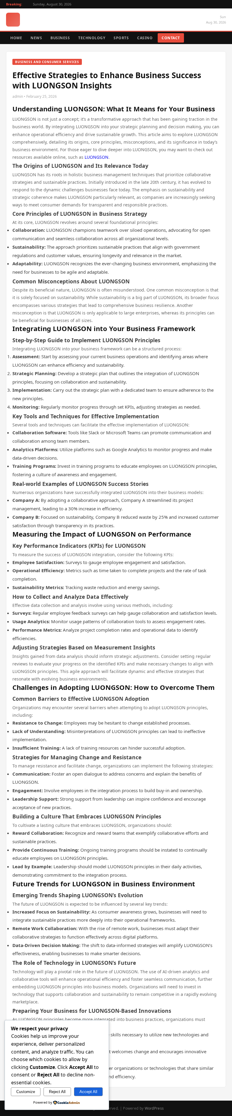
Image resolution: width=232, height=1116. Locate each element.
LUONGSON (96, 157)
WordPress (154, 1108)
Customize (25, 1091)
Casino (145, 37)
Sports (121, 37)
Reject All (57, 1091)
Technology (91, 37)
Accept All (88, 1091)
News (36, 37)
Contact (171, 37)
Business (60, 37)
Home (16, 37)
